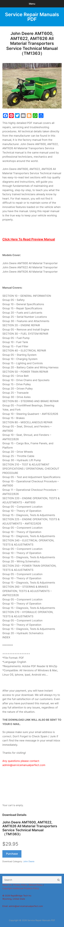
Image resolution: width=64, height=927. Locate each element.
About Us (6, 885)
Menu (32, 3)
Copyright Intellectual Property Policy (20, 888)
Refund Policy (35, 885)
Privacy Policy (20, 885)
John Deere (28, 861)
